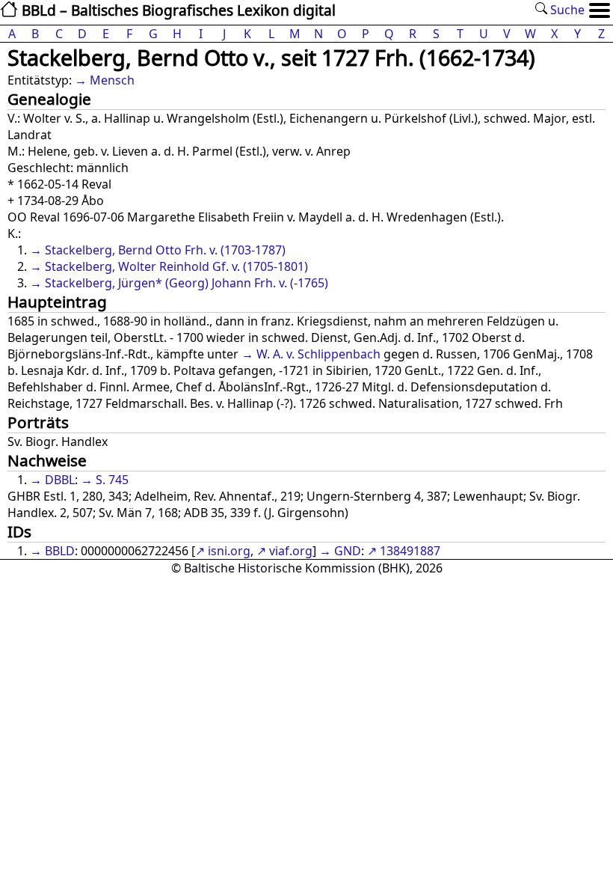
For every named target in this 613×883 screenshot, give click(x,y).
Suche (566, 9)
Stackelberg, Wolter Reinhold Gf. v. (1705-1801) (176, 266)
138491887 (410, 551)
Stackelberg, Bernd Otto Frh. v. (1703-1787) (165, 250)
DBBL (60, 479)
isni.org (229, 551)
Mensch (112, 80)
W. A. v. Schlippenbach (318, 354)
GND (347, 551)
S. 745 (112, 479)
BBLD (60, 551)
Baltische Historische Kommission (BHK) (297, 568)
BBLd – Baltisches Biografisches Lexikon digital (177, 10)
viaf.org (290, 551)
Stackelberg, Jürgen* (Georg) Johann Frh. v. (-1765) (186, 283)
